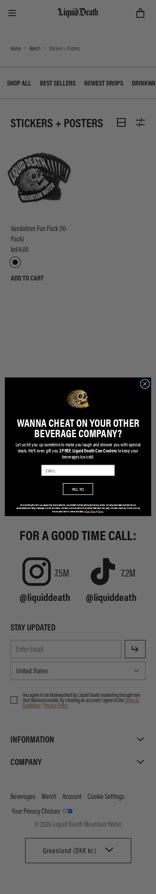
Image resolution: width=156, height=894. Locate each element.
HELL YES (78, 489)
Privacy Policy (90, 511)
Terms (100, 511)
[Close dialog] (145, 384)
